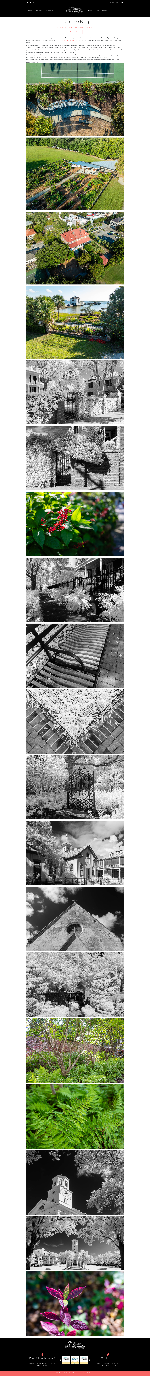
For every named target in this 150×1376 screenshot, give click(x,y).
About (30, 11)
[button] (60, 1360)
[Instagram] (33, 2)
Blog (97, 11)
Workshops (49, 11)
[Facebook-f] (27, 2)
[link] (68, 40)
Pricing (90, 11)
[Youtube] (30, 2)
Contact (104, 11)
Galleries (39, 11)
